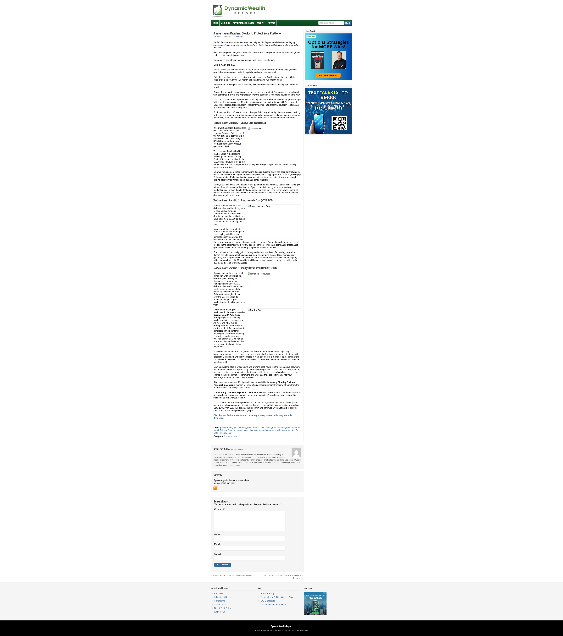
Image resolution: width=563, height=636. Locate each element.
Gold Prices (265, 427)
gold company (226, 427)
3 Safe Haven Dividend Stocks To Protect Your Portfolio (247, 33)
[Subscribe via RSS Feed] (215, 488)
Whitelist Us (219, 611)
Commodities (230, 436)
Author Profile (237, 450)
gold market (253, 427)
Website (218, 554)
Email (217, 544)
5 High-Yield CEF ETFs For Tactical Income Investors (234, 575)
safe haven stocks (285, 430)
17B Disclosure (268, 600)
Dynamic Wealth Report (281, 626)
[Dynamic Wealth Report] (239, 17)
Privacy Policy (267, 593)
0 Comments (238, 37)
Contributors (220, 604)
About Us (225, 23)
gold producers (293, 427)
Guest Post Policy (222, 608)
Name (217, 534)
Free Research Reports (243, 23)
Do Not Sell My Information (273, 604)
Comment (219, 509)
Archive (260, 23)
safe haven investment (265, 430)
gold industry (240, 427)
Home (215, 23)
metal (216, 430)
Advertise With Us (222, 597)
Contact (271, 23)
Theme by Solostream (300, 630)
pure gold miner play (243, 430)
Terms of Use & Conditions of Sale (277, 597)
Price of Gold (226, 430)
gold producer (278, 427)
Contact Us (219, 600)
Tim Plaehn (217, 37)
